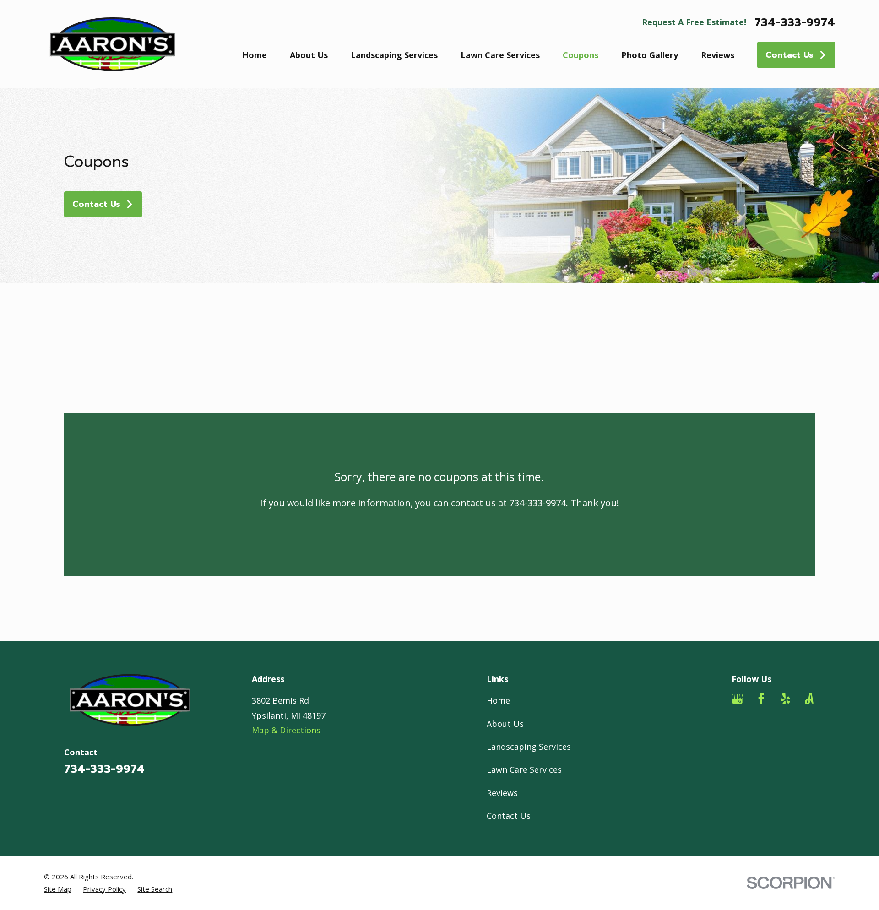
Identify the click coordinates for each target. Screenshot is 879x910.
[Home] (112, 44)
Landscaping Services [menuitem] (394, 54)
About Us (505, 723)
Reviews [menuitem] (717, 54)
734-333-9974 (794, 22)
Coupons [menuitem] (580, 54)
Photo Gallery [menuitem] (649, 54)
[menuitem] (57, 889)
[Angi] (809, 698)
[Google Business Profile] (737, 698)
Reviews (502, 792)
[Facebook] (761, 698)
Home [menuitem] (254, 54)
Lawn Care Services (524, 769)
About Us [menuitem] (309, 54)
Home (498, 700)
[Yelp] (785, 698)
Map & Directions (286, 730)
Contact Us (789, 55)
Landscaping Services (529, 746)
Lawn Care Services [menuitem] (500, 54)
